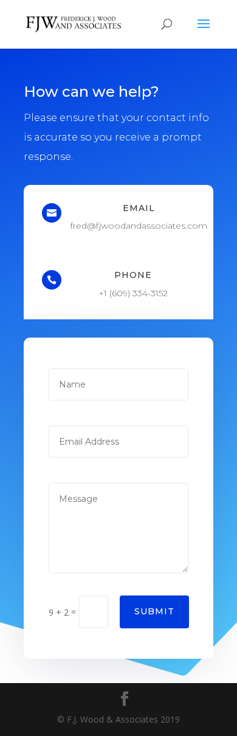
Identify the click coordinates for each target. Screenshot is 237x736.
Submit (154, 611)
